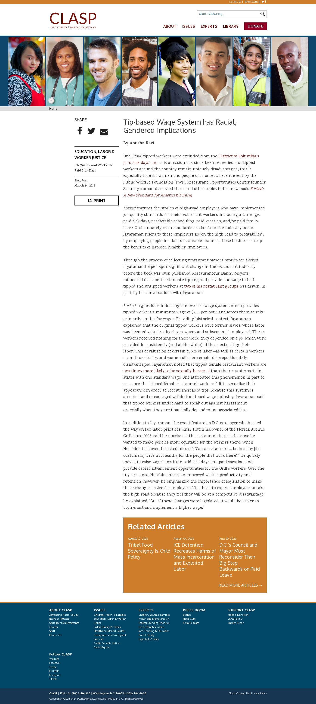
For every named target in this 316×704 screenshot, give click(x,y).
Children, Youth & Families (154, 614)
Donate (255, 26)
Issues (188, 26)
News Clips (189, 618)
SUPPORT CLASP (241, 610)
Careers (53, 627)
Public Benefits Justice (106, 643)
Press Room (251, 2)
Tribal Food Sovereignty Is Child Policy (149, 551)
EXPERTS (146, 610)
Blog (231, 693)
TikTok (53, 679)
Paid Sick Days (85, 170)
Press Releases (191, 622)
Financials (55, 635)
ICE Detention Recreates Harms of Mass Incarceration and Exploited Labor (194, 557)
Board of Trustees (59, 618)
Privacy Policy (259, 693)
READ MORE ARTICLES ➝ (240, 585)
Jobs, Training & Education (154, 631)
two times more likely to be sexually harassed (166, 371)
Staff (52, 631)
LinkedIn (54, 671)
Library (231, 26)
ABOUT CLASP (60, 610)
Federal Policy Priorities (107, 627)
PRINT (99, 200)
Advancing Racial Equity (63, 614)
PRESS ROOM (194, 610)
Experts (209, 26)
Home (53, 108)
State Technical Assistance (64, 622)
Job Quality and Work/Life (93, 165)
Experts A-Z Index (149, 639)
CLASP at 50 (235, 618)
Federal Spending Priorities (154, 622)
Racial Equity (101, 647)
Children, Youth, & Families (110, 614)
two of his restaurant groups (211, 287)
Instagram (55, 675)
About (170, 26)
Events (187, 614)
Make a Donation (238, 614)
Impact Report (236, 622)
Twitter (53, 667)
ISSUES (99, 610)
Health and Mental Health (109, 631)
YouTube (54, 659)
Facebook (54, 662)
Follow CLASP (60, 654)
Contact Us (235, 2)
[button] (80, 134)
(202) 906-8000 (136, 693)
